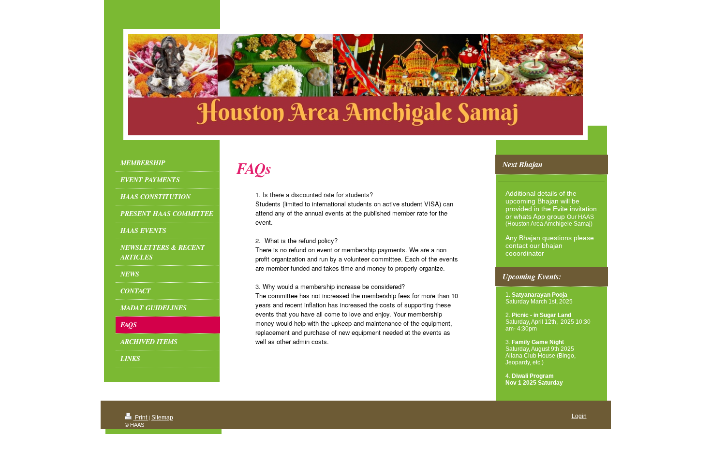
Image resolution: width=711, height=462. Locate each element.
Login (579, 416)
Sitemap (162, 417)
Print (140, 417)
